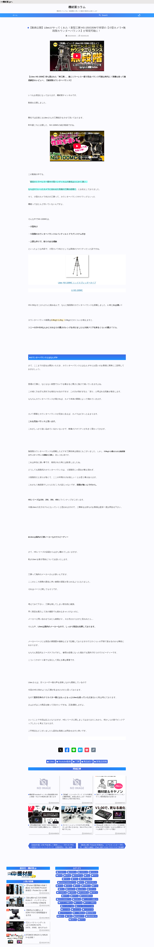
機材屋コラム (77, 7)
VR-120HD (84, 892)
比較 (73, 919)
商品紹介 (88, 761)
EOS (68, 875)
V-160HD (62, 892)
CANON (83, 872)
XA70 (66, 896)
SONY (92, 889)
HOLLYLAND (86, 879)
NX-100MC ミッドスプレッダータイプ (79, 283)
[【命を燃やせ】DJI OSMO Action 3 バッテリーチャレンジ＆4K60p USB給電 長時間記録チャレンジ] (28, 902)
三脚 (77, 761)
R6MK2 (87, 886)
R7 (96, 886)
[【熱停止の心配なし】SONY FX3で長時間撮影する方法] (28, 914)
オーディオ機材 (66, 903)
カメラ (79, 903)
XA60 (94, 892)
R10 (77, 886)
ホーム (15, 15)
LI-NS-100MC (77, 290)
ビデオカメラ (66, 913)
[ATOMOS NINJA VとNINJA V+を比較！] (28, 939)
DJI (60, 875)
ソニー (66, 909)
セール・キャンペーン (85, 906)
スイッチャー (68, 906)
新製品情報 (101, 761)
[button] (60, 750)
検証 (61, 916)
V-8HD (73, 892)
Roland (71, 889)
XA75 (75, 896)
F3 (88, 875)
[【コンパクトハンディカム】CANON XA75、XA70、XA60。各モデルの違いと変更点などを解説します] (28, 926)
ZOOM (77, 899)
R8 (62, 889)
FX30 (67, 879)
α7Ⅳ (82, 919)
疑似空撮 (91, 913)
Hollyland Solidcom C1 (68, 882)
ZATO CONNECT (64, 899)
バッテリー (88, 909)
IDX (81, 882)
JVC (60, 886)
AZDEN (73, 872)
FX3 (95, 875)
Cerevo (94, 872)
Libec (60, 283)
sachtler (82, 889)
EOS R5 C (78, 875)
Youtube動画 (65, 761)
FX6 (75, 879)
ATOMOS (62, 872)
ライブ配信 (79, 913)
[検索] (100, 15)
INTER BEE (91, 882)
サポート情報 (91, 903)
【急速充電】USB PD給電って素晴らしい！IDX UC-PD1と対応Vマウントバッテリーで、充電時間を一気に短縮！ (52, 846)
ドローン (77, 909)
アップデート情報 (91, 899)
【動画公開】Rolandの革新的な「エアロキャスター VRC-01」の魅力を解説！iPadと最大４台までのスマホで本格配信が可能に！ (102, 846)
